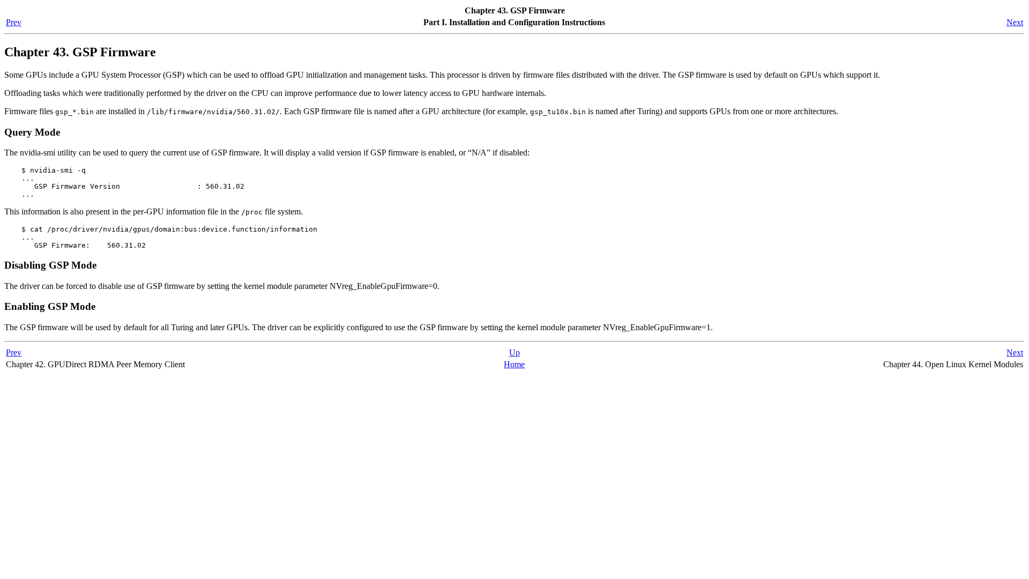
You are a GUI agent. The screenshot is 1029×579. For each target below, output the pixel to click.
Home (514, 364)
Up (514, 352)
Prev (13, 22)
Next (1014, 22)
